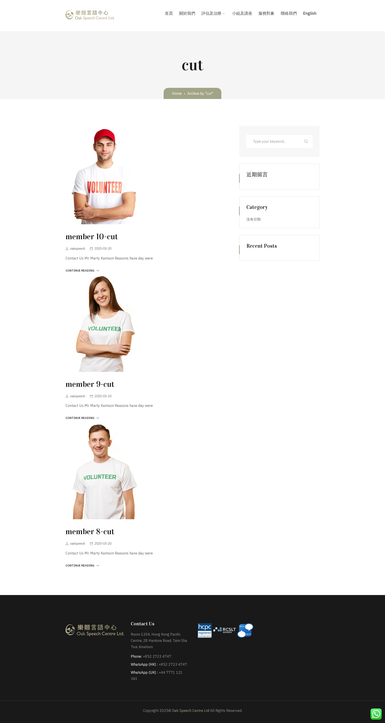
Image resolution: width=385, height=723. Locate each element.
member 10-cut (92, 236)
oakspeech (77, 249)
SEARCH (306, 141)
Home (177, 93)
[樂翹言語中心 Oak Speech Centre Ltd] (90, 15)
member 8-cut (90, 531)
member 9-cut (90, 384)
